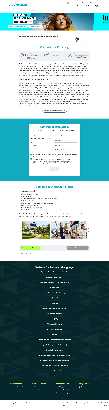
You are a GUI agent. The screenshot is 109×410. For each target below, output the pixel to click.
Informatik (54, 298)
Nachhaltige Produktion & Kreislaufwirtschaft (54, 355)
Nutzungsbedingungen (57, 159)
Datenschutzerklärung (73, 403)
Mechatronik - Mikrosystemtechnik (54, 308)
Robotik (54, 334)
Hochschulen (60, 154)
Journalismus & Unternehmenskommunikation (54, 340)
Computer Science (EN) (55, 371)
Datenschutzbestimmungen (40, 161)
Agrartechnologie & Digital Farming (54, 345)
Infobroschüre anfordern (17, 26)
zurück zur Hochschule (26, 254)
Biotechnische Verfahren (54, 350)
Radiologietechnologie (54, 314)
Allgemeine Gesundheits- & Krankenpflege (54, 272)
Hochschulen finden (77, 6)
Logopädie (54, 303)
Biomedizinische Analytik (54, 277)
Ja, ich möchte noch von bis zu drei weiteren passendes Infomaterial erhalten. (55, 155)
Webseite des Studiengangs (77, 248)
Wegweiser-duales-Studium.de (65, 390)
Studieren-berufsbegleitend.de (65, 393)
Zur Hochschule (35, 26)
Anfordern (54, 169)
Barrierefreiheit (98, 403)
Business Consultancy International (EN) (54, 282)
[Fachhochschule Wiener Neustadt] (81, 40)
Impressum (59, 403)
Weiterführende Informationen (54, 111)
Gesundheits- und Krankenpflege (54, 293)
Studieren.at (12, 10)
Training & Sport (54, 319)
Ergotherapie (54, 288)
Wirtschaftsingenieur (54, 329)
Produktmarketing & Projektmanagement (54, 360)
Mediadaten (35, 387)
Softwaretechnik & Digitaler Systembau (54, 366)
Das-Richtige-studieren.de (63, 387)
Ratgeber (96, 6)
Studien (88, 6)
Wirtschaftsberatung (54, 324)
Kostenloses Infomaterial (30, 248)
